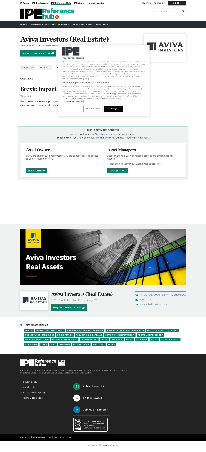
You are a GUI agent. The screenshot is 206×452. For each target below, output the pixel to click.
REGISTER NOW (36, 171)
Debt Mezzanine (81, 344)
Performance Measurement (119, 335)
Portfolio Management (150, 335)
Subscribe (159, 3)
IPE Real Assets (40, 3)
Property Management (37, 340)
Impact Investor (96, 3)
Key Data (45, 67)
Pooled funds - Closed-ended (162, 330)
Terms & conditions (33, 398)
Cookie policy (30, 387)
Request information (36, 53)
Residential (117, 340)
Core (53, 344)
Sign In (176, 3)
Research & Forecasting (64, 340)
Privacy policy (30, 382)
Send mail (145, 299)
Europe (29, 330)
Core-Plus (64, 344)
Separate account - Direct (49, 330)
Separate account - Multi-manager (85, 330)
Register (146, 3)
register (110, 134)
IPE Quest (79, 3)
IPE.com (24, 3)
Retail (129, 340)
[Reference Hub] (47, 18)
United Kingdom (89, 340)
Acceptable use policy (34, 392)
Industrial (141, 340)
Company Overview (42, 437)
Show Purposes (93, 109)
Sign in (99, 134)
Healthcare (31, 344)
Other (44, 344)
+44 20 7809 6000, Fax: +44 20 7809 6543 (162, 295)
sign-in (119, 163)
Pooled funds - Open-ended (39, 335)
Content (26, 78)
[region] (104, 80)
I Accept (113, 109)
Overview (28, 67)
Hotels (154, 340)
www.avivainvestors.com (153, 304)
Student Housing (170, 340)
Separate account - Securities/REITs (125, 330)
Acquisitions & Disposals (89, 335)
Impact (111, 344)
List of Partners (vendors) (73, 101)
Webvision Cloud (110, 445)
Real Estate (99, 344)
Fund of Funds (65, 335)
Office (104, 340)
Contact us (25, 437)
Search (182, 11)
